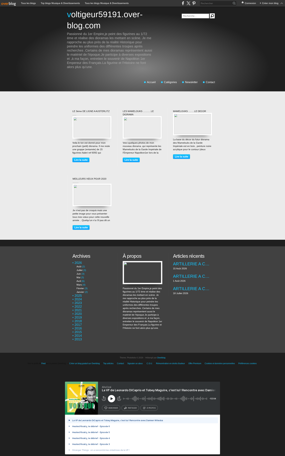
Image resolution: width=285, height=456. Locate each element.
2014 (78, 335)
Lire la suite (81, 159)
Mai (78, 277)
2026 (78, 263)
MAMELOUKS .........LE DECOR (189, 111)
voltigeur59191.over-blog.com (105, 20)
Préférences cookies (247, 363)
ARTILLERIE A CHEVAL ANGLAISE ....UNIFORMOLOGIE (192, 276)
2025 (78, 295)
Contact (210, 82)
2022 (78, 306)
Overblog (161, 358)
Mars (79, 284)
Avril (79, 281)
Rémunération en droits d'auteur (170, 363)
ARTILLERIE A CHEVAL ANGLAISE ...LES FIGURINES (192, 263)
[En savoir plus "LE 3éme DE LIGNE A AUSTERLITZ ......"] (92, 119)
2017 (78, 324)
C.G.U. (150, 363)
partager (132, 408)
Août (79, 266)
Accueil (151, 82)
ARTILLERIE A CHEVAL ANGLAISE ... (192, 288)
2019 (78, 317)
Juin (79, 273)
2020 (78, 314)
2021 (78, 310)
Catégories (170, 82)
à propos (151, 408)
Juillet (79, 270)
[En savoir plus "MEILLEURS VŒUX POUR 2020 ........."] (92, 186)
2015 (78, 332)
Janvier (80, 292)
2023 (78, 303)
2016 (78, 328)
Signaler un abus (135, 363)
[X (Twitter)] (188, 3)
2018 (78, 321)
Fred (43, 363)
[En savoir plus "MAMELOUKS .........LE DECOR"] (192, 115)
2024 (78, 299)
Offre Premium (194, 363)
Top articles (108, 363)
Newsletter (191, 82)
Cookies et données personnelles (220, 363)
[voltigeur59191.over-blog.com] (142, 262)
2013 (78, 339)
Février (80, 288)
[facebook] (183, 3)
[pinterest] (194, 3)
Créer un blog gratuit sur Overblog (84, 363)
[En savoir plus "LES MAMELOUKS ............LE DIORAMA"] (142, 119)
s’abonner (113, 408)
